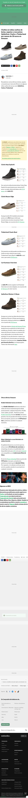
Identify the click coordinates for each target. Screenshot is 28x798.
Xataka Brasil (4, 784)
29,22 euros (13, 322)
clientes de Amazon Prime (18, 326)
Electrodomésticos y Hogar (6, 704)
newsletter (23, 502)
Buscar (26, 730)
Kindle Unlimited (6, 414)
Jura (3, 719)
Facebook (11, 66)
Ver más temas (5, 724)
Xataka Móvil (4, 745)
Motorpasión (16, 761)
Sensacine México (17, 784)
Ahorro (16, 719)
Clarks (23, 557)
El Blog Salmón (17, 770)
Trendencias (17, 557)
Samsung (4, 714)
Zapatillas (13, 23)
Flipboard (17, 66)
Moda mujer (17, 711)
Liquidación (19, 23)
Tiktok (18, 691)
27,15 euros (21, 222)
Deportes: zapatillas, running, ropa (18, 708)
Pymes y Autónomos (18, 772)
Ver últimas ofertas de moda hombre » (11, 158)
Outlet (25, 23)
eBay (3, 717)
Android (24, 451)
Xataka (3, 743)
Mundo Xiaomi (4, 751)
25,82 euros (14, 257)
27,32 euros (4, 289)
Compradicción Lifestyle (13, 150)
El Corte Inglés (6, 23)
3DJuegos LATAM (17, 782)
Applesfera (4, 747)
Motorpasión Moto (18, 763)
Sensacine (16, 752)
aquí (16, 344)
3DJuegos (16, 743)
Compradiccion (4, 774)
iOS (14, 451)
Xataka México (4, 782)
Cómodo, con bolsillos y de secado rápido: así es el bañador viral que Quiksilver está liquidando (15, 681)
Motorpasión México (18, 788)
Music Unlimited (11, 459)
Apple (15, 714)
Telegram (8, 147)
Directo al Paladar (5, 761)
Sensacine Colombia (18, 786)
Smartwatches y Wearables (8, 707)
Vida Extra (16, 745)
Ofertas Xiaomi (15, 685)
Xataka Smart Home (5, 749)
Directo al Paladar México (6, 788)
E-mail (19, 66)
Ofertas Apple (23, 685)
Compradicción (13, 149)
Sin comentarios (6, 65)
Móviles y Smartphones (19, 703)
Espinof (15, 754)
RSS (15, 691)
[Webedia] (5, 737)
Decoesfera (4, 772)
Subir (22, 735)
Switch (15, 717)
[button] (9, 76)
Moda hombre (10, 557)
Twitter (14, 66)
